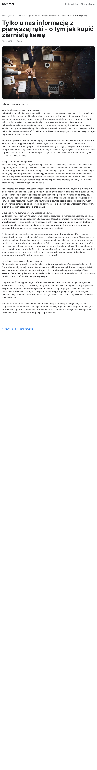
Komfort (8, 4)
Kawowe (21, 15)
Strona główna (88, 4)
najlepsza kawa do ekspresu (15, 104)
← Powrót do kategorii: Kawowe (17, 329)
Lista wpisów (71, 4)
